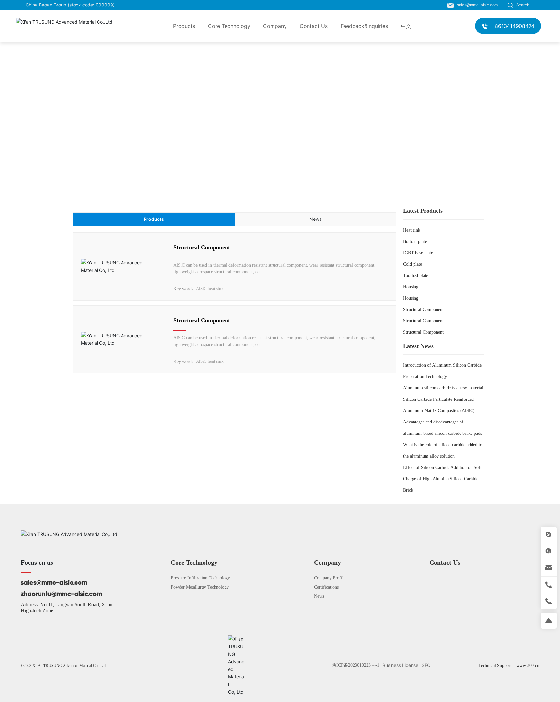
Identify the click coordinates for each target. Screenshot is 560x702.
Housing (410, 286)
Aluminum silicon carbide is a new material (443, 388)
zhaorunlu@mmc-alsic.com (61, 594)
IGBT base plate (418, 252)
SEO (426, 665)
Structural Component (201, 247)
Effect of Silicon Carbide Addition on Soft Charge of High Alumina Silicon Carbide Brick (442, 479)
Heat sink (411, 230)
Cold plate (412, 264)
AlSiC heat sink (210, 288)
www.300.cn (527, 665)
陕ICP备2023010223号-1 (355, 665)
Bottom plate (415, 241)
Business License (400, 665)
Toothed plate (415, 275)
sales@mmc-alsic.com (477, 4)
